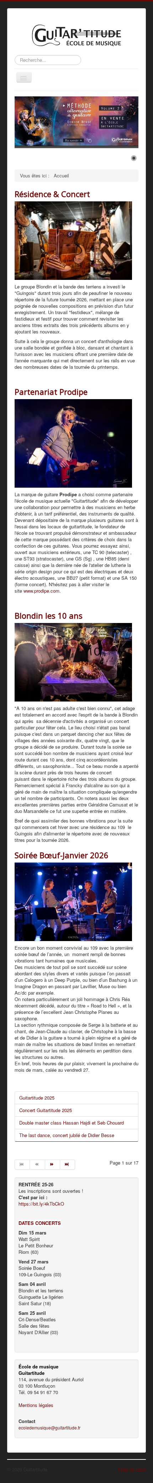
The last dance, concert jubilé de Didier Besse (66, 1135)
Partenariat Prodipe (51, 391)
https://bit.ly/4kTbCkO (41, 1203)
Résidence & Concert (52, 193)
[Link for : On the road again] (76, 121)
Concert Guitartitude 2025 (45, 1110)
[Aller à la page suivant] (52, 1165)
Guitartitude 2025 (36, 1097)
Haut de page (132, 1469)
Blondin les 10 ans (49, 615)
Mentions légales (36, 1405)
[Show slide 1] (134, 158)
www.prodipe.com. (42, 590)
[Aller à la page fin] (67, 1165)
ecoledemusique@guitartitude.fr (49, 1427)
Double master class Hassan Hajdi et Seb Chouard (71, 1122)
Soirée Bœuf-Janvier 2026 (62, 855)
